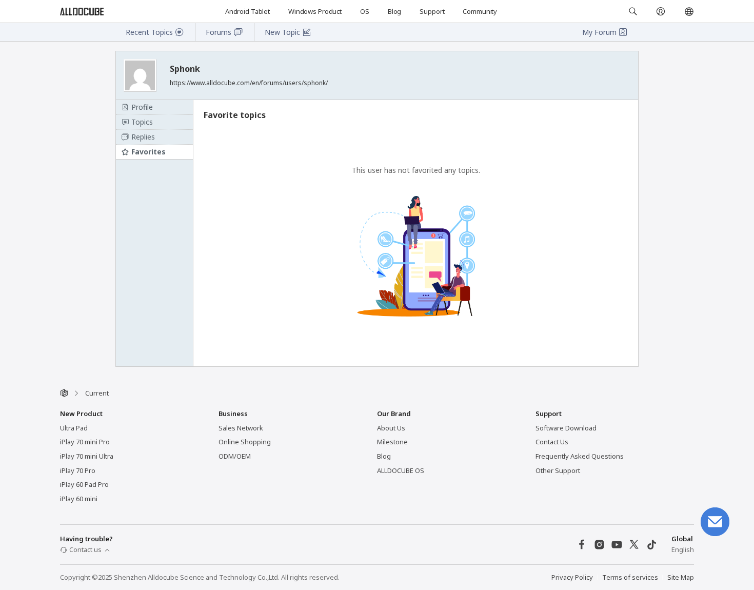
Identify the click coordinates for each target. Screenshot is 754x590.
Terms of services (630, 577)
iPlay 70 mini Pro (85, 441)
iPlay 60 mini (78, 498)
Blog (394, 11)
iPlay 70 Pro (77, 470)
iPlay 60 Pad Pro (84, 484)
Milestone (392, 441)
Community (480, 11)
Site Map (680, 577)
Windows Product (315, 11)
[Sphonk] (141, 75)
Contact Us (551, 441)
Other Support (557, 470)
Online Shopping (245, 441)
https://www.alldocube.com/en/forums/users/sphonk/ (249, 82)
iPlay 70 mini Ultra (86, 456)
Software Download (566, 427)
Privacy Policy (572, 577)
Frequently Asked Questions (579, 456)
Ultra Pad (74, 427)
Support (432, 11)
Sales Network (241, 427)
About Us (391, 427)
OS (364, 11)
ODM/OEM (235, 456)
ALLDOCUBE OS (400, 470)
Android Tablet (247, 11)
